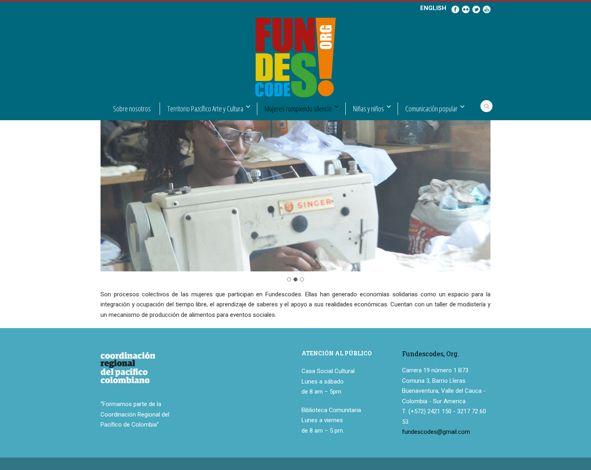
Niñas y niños (368, 108)
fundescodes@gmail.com (436, 431)
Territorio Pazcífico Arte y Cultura (205, 108)
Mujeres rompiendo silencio (298, 108)
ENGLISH (433, 8)
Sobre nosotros (132, 108)
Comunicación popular (431, 108)
